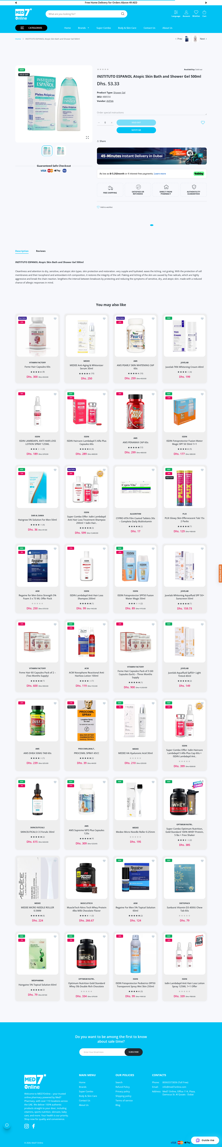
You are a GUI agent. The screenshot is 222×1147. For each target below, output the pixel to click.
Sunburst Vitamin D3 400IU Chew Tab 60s (184, 909)
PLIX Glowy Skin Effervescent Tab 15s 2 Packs (184, 520)
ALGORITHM (135, 514)
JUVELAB (184, 363)
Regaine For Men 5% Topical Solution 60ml (135, 909)
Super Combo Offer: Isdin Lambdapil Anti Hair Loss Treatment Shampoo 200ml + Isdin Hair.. (86, 519)
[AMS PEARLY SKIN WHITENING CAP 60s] (135, 336)
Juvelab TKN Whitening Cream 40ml (185, 366)
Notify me (136, 130)
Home (18, 38)
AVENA (109, 100)
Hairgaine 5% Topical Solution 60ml (37, 984)
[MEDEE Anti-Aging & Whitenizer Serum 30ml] (86, 336)
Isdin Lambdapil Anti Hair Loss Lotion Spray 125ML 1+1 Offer (184, 985)
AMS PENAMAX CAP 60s (135, 442)
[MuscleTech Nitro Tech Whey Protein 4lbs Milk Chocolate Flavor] (86, 878)
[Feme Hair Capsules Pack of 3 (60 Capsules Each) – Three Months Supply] (135, 642)
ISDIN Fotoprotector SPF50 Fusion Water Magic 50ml (135, 597)
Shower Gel (119, 92)
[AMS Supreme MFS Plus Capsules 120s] (86, 799)
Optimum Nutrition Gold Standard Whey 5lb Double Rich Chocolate (86, 985)
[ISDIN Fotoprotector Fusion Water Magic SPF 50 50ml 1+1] (184, 411)
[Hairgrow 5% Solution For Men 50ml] (37, 487)
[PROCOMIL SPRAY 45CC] (86, 720)
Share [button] (103, 141)
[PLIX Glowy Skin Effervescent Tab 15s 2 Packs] (184, 487)
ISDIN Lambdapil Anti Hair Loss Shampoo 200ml (86, 597)
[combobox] (86, 14)
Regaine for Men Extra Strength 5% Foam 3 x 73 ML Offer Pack (37, 597)
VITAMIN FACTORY (37, 362)
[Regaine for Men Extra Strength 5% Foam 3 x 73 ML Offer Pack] (37, 566)
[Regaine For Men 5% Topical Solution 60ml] (135, 878)
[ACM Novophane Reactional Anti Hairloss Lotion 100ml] (86, 642)
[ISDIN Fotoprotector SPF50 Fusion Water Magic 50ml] (135, 566)
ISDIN (37, 437)
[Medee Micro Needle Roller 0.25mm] (135, 799)
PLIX (184, 514)
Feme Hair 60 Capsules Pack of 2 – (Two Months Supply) (37, 674)
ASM (37, 591)
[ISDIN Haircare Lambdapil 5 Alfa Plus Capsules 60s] (86, 411)
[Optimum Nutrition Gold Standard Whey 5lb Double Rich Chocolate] (86, 954)
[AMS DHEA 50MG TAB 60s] (37, 720)
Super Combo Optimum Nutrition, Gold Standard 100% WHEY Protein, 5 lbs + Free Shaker (185, 832)
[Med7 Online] (23, 14)
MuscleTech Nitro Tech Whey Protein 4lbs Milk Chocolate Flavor (86, 909)
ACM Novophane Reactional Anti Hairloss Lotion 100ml (86, 674)
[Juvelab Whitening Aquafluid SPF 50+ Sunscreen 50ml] (184, 566)
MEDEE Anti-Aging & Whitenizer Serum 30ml (86, 367)
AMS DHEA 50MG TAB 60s (37, 752)
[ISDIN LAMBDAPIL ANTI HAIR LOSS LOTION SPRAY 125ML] (37, 411)
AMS (135, 361)
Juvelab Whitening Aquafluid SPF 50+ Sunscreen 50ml (184, 597)
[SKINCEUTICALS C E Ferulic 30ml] (37, 799)
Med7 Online (37, 1142)
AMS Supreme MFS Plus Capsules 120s (86, 832)
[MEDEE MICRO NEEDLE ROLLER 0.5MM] (37, 878)
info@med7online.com (174, 1086)
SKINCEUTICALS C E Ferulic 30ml (37, 831)
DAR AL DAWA (37, 515)
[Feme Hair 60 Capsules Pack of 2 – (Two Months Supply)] (37, 642)
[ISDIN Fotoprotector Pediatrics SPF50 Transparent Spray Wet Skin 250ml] (135, 954)
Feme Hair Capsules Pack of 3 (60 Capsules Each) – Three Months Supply (135, 674)
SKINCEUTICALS (37, 828)
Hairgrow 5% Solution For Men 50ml (37, 519)
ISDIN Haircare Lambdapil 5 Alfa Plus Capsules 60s (86, 442)
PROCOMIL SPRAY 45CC (86, 752)
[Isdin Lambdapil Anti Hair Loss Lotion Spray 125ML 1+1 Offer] (184, 954)
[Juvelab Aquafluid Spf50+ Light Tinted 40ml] (184, 642)
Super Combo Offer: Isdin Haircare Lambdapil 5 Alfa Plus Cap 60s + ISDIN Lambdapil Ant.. (184, 753)
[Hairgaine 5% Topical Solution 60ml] (37, 954)
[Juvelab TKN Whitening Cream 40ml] (184, 336)
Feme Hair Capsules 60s (37, 366)
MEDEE (86, 361)
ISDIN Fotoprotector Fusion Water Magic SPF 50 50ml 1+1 (184, 442)
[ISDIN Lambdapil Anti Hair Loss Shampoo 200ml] (86, 566)
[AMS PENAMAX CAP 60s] (135, 411)
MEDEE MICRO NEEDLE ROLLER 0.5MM (37, 909)
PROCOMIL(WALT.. (86, 749)
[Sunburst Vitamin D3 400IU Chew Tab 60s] (184, 878)
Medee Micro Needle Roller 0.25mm (135, 831)
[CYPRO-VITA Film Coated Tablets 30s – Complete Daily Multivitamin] (135, 487)
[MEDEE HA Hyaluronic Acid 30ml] (135, 720)
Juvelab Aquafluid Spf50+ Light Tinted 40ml (184, 674)
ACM (86, 668)
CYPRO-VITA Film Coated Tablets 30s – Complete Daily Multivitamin (135, 520)
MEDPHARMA (37, 980)
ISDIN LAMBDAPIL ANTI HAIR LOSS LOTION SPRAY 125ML (37, 442)
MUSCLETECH (86, 903)
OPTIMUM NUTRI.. (184, 824)
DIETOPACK (184, 903)
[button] (15, 3)
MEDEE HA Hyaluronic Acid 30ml (135, 752)
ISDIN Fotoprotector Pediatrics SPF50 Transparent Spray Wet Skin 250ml (135, 984)
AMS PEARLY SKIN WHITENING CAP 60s (135, 367)
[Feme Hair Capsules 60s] (37, 336)
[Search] (123, 14)
